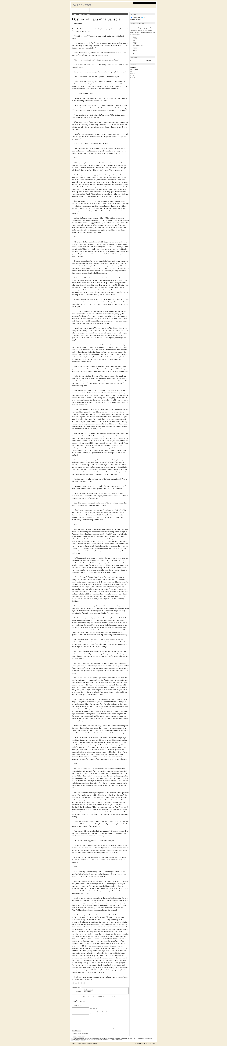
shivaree (135, 50)
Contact (85, 10)
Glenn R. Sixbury (78, 23)
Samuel (135, 47)
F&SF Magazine (134, 69)
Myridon (135, 43)
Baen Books (133, 67)
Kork (134, 40)
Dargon (135, 38)
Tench (134, 52)
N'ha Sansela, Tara (138, 45)
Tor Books (133, 77)
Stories (95, 996)
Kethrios (132, 73)
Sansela (135, 48)
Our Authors (95, 10)
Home (73, 10)
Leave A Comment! (135, 19)
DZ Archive (104, 10)
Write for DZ (113, 10)
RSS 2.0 (100, 996)
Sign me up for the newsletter (80, 1033)
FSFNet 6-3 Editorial (87, 991)
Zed (134, 53)
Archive (90, 996)
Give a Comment (107, 996)
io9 (131, 71)
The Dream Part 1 (88, 989)
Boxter (134, 36)
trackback (115, 996)
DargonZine (82, 5)
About (79, 10)
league (134, 41)
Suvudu (132, 75)
